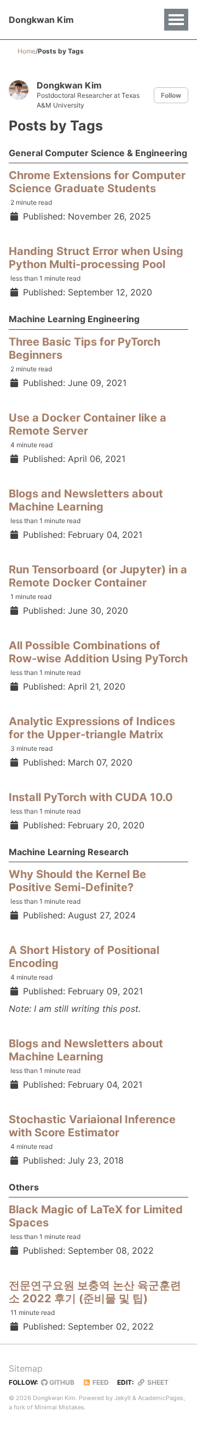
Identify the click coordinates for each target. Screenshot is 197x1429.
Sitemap (26, 1368)
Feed (100, 1382)
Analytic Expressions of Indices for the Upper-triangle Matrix (92, 728)
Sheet (157, 1382)
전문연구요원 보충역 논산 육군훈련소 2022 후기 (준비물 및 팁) (95, 1292)
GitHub (61, 1382)
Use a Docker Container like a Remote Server (87, 424)
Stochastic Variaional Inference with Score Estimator (92, 1126)
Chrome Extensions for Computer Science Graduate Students (97, 182)
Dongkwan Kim (41, 19)
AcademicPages (160, 1398)
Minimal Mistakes (59, 1407)
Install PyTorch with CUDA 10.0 (91, 797)
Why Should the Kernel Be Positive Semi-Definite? (77, 881)
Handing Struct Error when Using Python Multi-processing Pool (96, 258)
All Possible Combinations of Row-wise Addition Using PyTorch (98, 652)
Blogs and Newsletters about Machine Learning (86, 500)
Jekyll (122, 1398)
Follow (171, 95)
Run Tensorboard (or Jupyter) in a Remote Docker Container (98, 576)
